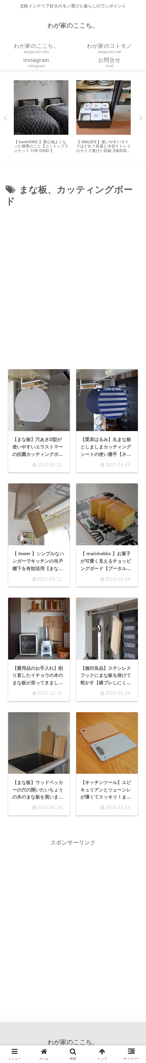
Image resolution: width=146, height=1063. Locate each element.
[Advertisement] (73, 286)
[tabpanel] (41, 117)
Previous (5, 118)
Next (140, 118)
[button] (130, 910)
